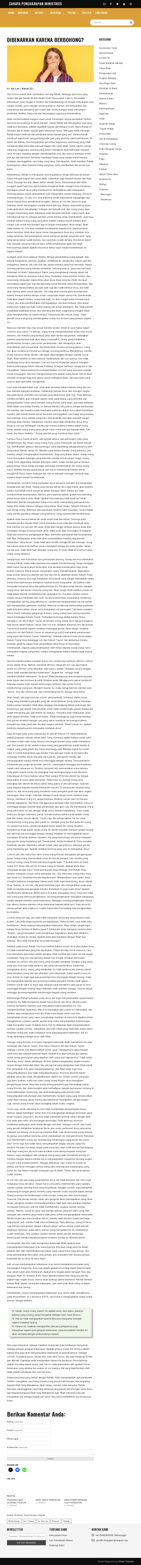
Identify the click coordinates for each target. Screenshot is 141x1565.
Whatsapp (12, 1438)
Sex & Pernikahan (108, 138)
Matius (103, 103)
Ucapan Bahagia (107, 78)
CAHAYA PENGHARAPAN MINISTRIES (35, 3)
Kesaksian (105, 199)
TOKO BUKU (101, 13)
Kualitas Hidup (107, 123)
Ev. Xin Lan (43, 1521)
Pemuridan (105, 133)
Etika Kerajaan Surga (110, 149)
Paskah (103, 169)
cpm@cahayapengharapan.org (111, 1540)
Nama (15, 1421)
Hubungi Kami (56, 1545)
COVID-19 (104, 58)
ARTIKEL (39, 13)
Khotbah (19, 1515)
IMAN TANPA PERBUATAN (48, 1500)
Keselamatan (106, 93)
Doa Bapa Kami (107, 83)
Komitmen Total (108, 48)
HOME (11, 13)
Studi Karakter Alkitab (34, 1515)
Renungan (105, 194)
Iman (102, 118)
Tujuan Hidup (106, 128)
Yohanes (103, 154)
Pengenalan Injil (107, 73)
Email (14, 1430)
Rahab (66, 1521)
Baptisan (104, 113)
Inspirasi (103, 189)
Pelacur (55, 1521)
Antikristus (105, 179)
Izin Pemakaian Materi (61, 1540)
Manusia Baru (106, 98)
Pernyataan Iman (58, 1535)
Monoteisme (106, 53)
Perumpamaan (106, 108)
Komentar (17, 1447)
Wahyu (103, 184)
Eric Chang (29, 1521)
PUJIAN (72, 13)
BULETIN (87, 13)
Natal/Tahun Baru (108, 174)
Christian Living (107, 144)
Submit (50, 1459)
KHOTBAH (23, 13)
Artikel (10, 1515)
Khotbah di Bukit (108, 88)
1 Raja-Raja (105, 68)
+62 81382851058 (103, 1535)
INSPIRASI (55, 13)
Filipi (102, 159)
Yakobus (103, 164)
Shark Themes (126, 1561)
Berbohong (14, 1521)
